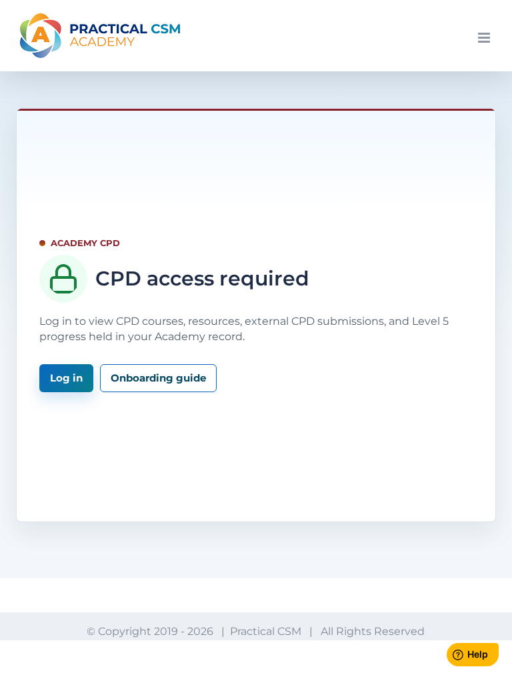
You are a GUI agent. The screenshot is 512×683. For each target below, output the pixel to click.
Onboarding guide (158, 378)
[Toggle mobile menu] (485, 38)
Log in (66, 378)
